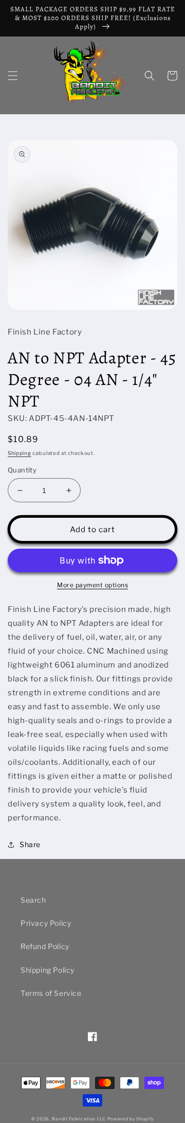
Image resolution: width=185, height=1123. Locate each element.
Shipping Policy (48, 970)
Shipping (19, 453)
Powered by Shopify (130, 1118)
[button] (13, 75)
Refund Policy (45, 946)
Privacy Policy (46, 923)
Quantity (22, 470)
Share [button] (30, 844)
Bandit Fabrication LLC (78, 1118)
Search (33, 900)
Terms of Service (51, 993)
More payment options (92, 585)
